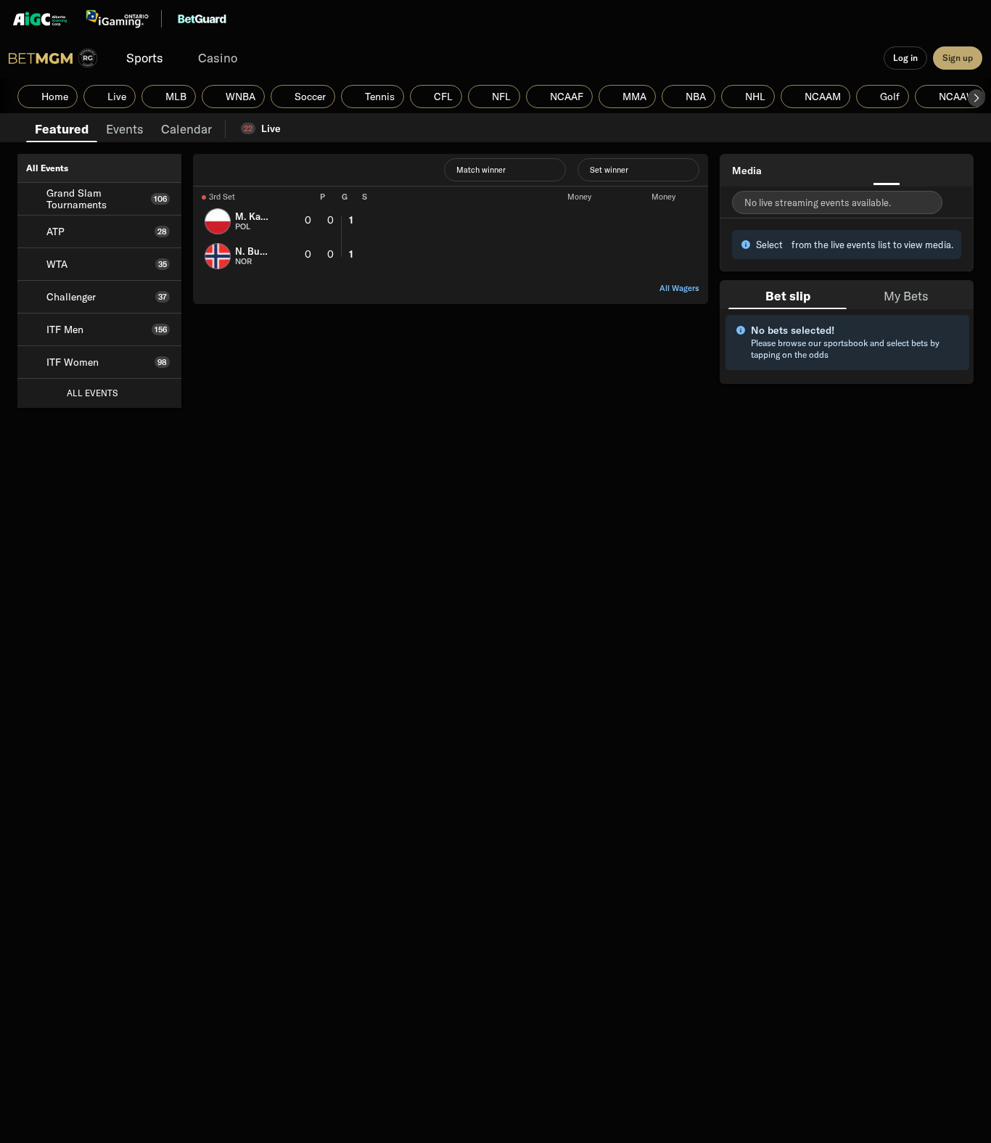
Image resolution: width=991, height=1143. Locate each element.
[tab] (61, 127)
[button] (976, 98)
